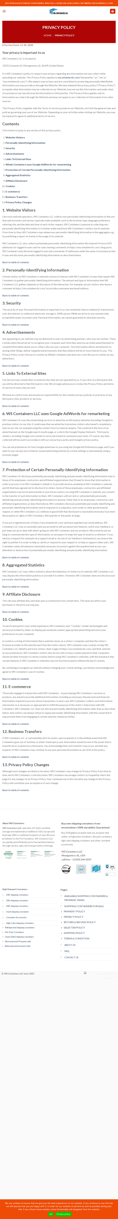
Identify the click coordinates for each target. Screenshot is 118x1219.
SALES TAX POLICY (74, 927)
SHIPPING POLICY (74, 932)
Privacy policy (63, 1214)
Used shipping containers (17, 911)
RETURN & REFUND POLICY (80, 922)
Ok (50, 1214)
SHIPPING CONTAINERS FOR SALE (84, 906)
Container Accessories (16, 917)
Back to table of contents (15, 262)
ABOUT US (69, 945)
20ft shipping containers (17, 895)
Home (47, 35)
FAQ (66, 951)
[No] (114, 1210)
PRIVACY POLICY (73, 916)
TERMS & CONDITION (76, 938)
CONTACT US (71, 957)
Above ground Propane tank (18, 941)
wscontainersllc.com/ (69, 77)
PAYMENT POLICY (74, 911)
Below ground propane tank (17, 946)
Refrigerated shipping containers (20, 927)
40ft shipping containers (17, 906)
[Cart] (113, 11)
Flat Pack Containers (14, 932)
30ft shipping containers (17, 900)
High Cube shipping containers (20, 923)
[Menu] (4, 11)
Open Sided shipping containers (19, 937)
